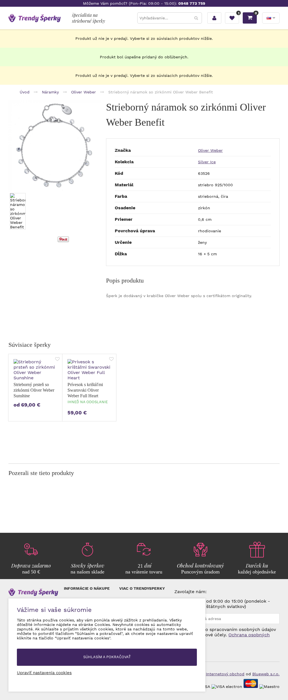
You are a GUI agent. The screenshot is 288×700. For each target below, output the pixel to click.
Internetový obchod (225, 674)
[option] (54, 146)
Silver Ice (207, 162)
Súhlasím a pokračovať (107, 657)
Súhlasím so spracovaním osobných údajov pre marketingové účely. (225, 635)
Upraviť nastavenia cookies (44, 672)
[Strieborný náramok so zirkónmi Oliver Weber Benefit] (54, 146)
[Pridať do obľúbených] (57, 359)
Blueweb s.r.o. (266, 674)
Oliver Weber (210, 150)
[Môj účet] (214, 18)
